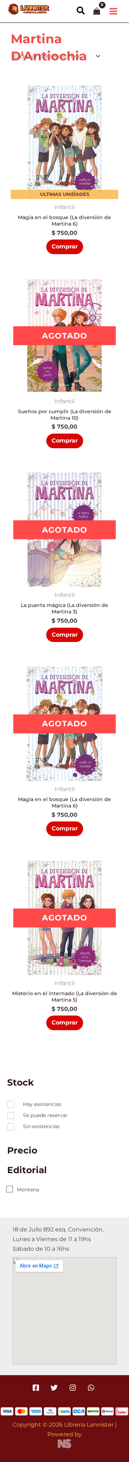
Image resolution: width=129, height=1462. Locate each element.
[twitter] (55, 1387)
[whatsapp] (92, 1387)
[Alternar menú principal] (113, 11)
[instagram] (74, 1387)
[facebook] (37, 1387)
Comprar (65, 440)
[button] (81, 11)
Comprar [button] (65, 246)
